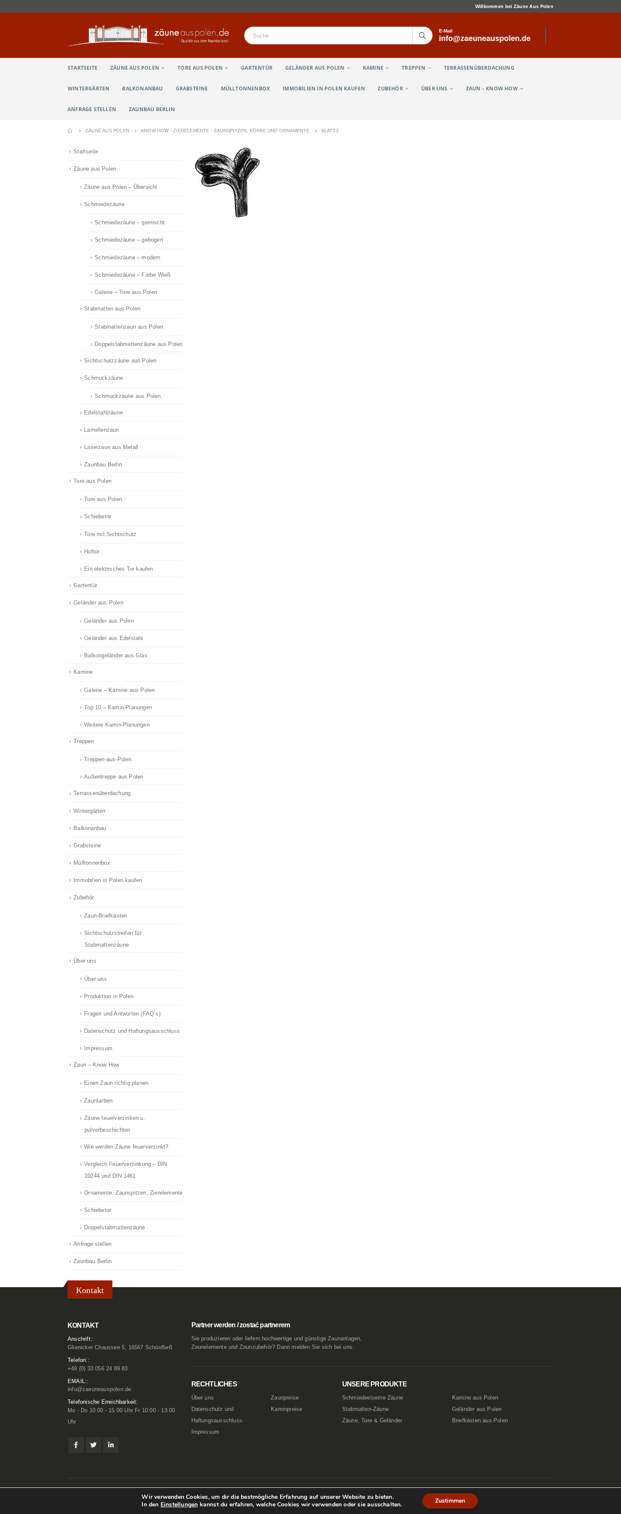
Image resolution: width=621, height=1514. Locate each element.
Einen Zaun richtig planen (116, 1083)
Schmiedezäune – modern (127, 257)
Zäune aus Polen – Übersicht (120, 187)
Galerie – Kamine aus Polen (119, 690)
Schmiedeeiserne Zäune (372, 1398)
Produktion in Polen (108, 996)
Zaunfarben (98, 1100)
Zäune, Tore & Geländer (372, 1421)
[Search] (422, 35)
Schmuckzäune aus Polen (128, 396)
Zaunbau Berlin (152, 109)
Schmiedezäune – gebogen (129, 240)
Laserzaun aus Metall (111, 447)
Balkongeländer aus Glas (115, 655)
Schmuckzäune (103, 378)
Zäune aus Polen (134, 67)
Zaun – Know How (492, 88)
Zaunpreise (285, 1398)
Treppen (413, 67)
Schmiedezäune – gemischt (130, 222)
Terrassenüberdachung (479, 67)
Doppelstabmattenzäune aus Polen (138, 344)
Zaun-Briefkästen (105, 915)
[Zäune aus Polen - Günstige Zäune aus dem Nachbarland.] (153, 35)
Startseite (83, 67)
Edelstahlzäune (103, 412)
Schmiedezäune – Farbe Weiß (133, 275)
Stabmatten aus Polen (112, 308)
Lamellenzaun (101, 430)
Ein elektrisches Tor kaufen (118, 569)
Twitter (93, 1445)
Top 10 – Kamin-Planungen (118, 707)
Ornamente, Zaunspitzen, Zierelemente (133, 1193)
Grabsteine (192, 88)
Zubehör (390, 88)
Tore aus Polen (200, 67)
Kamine (373, 67)
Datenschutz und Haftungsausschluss (132, 1031)
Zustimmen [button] (450, 1501)
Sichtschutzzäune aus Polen (120, 360)
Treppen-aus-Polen (107, 759)
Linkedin (111, 1445)
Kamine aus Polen (475, 1398)
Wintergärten (88, 88)
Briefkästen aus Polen (480, 1421)
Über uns (434, 88)
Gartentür (256, 67)
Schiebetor (97, 516)
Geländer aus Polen (315, 67)
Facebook (76, 1445)
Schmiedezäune (104, 204)
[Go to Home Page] (71, 130)
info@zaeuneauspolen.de (99, 1389)
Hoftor (91, 551)
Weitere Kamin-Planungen (117, 725)
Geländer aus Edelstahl (113, 638)
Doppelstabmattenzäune (114, 1227)
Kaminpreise (286, 1409)
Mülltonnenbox (245, 88)
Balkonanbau (142, 88)
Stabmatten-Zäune (365, 1409)
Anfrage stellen (92, 109)
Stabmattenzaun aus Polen (129, 327)
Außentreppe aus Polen (113, 776)
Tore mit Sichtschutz (110, 534)
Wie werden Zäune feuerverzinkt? (126, 1147)
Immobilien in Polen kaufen (324, 88)
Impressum (98, 1048)
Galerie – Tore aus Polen (126, 292)
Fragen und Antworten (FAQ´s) (122, 1013)
